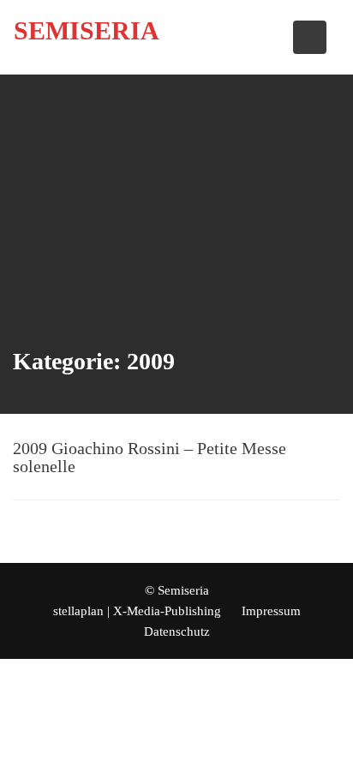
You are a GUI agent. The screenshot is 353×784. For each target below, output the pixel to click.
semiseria (86, 30)
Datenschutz (177, 631)
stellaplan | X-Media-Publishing (137, 611)
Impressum (271, 611)
